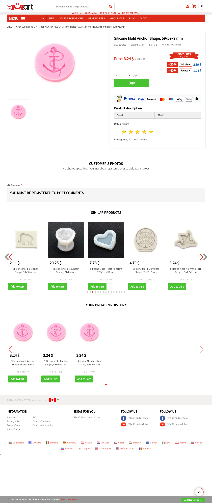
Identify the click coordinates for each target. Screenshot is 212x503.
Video (144, 18)
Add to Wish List (173, 44)
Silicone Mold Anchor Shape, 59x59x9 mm (23, 362)
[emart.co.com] (20, 6)
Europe (154, 442)
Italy (168, 442)
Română (54, 442)
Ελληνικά (37, 442)
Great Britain (105, 448)
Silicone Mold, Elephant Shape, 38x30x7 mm (26, 270)
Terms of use (13, 425)
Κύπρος (86, 448)
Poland (183, 442)
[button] (87, 292)
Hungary (137, 442)
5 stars (151, 131)
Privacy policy (14, 421)
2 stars (131, 131)
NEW (51, 18)
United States (127, 448)
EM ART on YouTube (138, 424)
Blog (132, 18)
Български (18, 442)
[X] (8, 499)
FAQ (34, 417)
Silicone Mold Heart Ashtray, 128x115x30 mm (106, 270)
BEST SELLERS (96, 18)
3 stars (137, 131)
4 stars (144, 131)
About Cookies (14, 429)
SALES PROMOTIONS (71, 18)
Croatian (105, 442)
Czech (121, 442)
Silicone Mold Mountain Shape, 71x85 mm (66, 270)
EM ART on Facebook (138, 417)
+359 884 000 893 (128, 13)
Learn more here (69, 499)
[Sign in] (187, 6)
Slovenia (69, 448)
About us (11, 417)
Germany (71, 442)
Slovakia (199, 442)
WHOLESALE (117, 18)
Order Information (41, 421)
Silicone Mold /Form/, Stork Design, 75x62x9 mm (185, 270)
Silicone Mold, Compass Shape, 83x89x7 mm (146, 270)
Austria (88, 442)
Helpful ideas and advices (87, 417)
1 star (124, 131)
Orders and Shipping (42, 425)
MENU (14, 18)
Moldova (147, 448)
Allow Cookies (193, 500)
